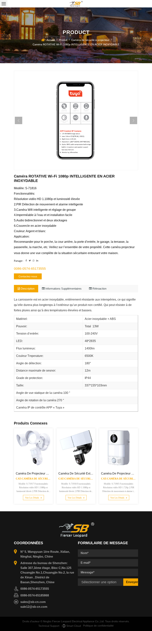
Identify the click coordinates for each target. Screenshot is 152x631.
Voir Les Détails (32, 497)
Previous (18, 120)
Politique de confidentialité (98, 625)
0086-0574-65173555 (30, 268)
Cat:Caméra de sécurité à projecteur (44, 478)
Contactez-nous (28, 276)
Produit (63, 39)
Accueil (51, 39)
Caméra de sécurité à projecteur (90, 39)
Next (133, 120)
